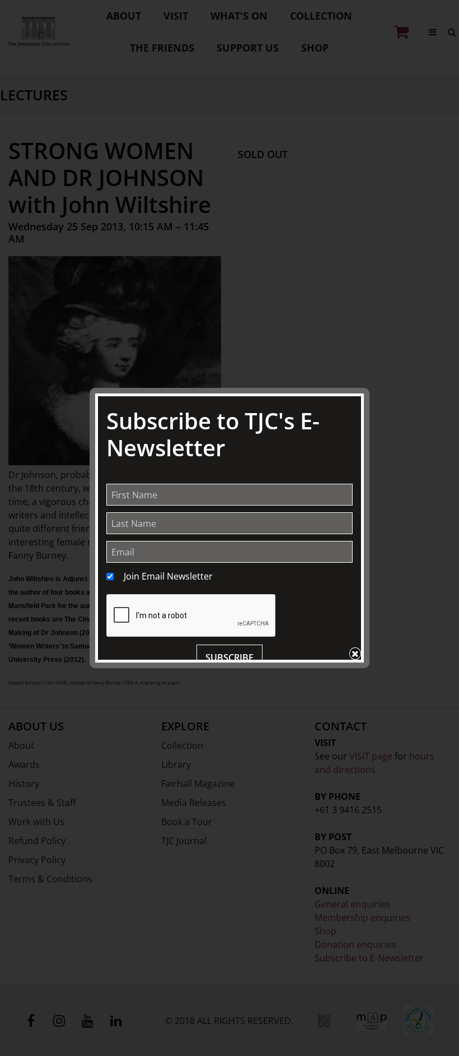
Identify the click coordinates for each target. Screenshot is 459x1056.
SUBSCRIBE (229, 657)
